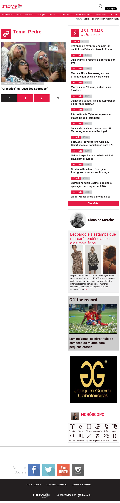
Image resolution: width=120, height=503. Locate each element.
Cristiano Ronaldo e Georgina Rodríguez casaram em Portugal (90, 171)
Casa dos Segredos (11, 84)
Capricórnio (97, 441)
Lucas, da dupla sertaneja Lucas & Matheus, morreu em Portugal (91, 130)
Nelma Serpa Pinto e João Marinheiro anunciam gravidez (93, 157)
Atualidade (7, 14)
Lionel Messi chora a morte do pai (91, 196)
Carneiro (72, 431)
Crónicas (114, 14)
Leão (106, 431)
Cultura (52, 14)
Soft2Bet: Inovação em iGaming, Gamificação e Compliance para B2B (92, 143)
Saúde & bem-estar (84, 14)
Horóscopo (101, 14)
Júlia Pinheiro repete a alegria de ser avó (93, 61)
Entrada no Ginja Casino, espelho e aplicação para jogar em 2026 (91, 184)
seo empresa (84, 495)
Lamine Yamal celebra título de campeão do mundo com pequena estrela (91, 343)
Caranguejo (97, 431)
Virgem (114, 431)
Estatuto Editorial (56, 484)
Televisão (29, 14)
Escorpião (80, 441)
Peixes (114, 441)
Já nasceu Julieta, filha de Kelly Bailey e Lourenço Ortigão (93, 102)
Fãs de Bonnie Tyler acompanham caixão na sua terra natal (91, 116)
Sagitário (89, 441)
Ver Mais (93, 203)
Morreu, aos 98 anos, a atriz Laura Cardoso (91, 89)
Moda (18, 14)
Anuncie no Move (81, 484)
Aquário (106, 441)
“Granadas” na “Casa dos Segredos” (24, 88)
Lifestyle (41, 14)
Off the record (66, 14)
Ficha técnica (33, 484)
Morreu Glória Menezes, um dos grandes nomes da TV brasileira (90, 75)
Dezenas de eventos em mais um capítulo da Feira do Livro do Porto (91, 48)
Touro (80, 431)
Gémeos (89, 431)
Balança (72, 441)
